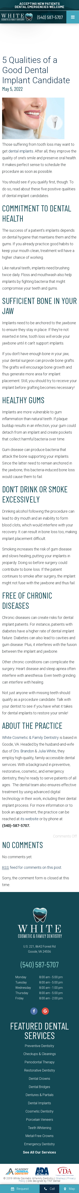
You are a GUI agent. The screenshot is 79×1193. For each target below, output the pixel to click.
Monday (20, 977)
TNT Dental (53, 1180)
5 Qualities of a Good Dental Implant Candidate (36, 70)
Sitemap (60, 1178)
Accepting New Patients (39, 3)
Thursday (21, 993)
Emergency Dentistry (39, 1144)
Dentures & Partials (40, 1095)
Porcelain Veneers (39, 1120)
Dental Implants (39, 1103)
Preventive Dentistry (39, 1046)
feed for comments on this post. (32, 867)
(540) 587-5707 (50, 17)
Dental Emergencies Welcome (39, 6)
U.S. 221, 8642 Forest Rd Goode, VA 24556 (39, 949)
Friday (19, 998)
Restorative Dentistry (39, 1070)
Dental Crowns (39, 1079)
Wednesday (23, 987)
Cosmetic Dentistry (39, 1111)
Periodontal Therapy (40, 1062)
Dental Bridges (39, 1087)
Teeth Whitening (39, 1128)
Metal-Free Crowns (39, 1136)
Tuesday (21, 982)
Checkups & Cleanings (39, 1054)
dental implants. (21, 151)
